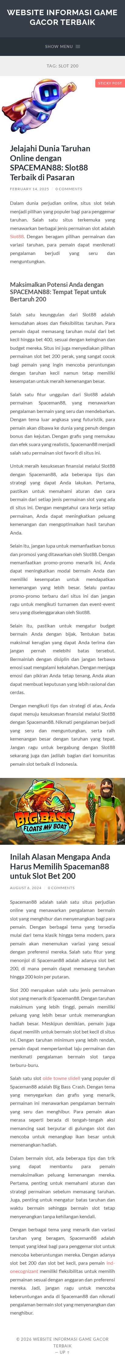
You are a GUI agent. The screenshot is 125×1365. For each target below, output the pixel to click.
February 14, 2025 (29, 189)
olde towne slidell (61, 1078)
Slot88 (17, 236)
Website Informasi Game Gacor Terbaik (62, 17)
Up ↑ (65, 1352)
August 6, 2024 (26, 887)
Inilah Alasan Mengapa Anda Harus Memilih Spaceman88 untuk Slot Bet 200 (60, 866)
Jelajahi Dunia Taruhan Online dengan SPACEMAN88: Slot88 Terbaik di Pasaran (50, 162)
